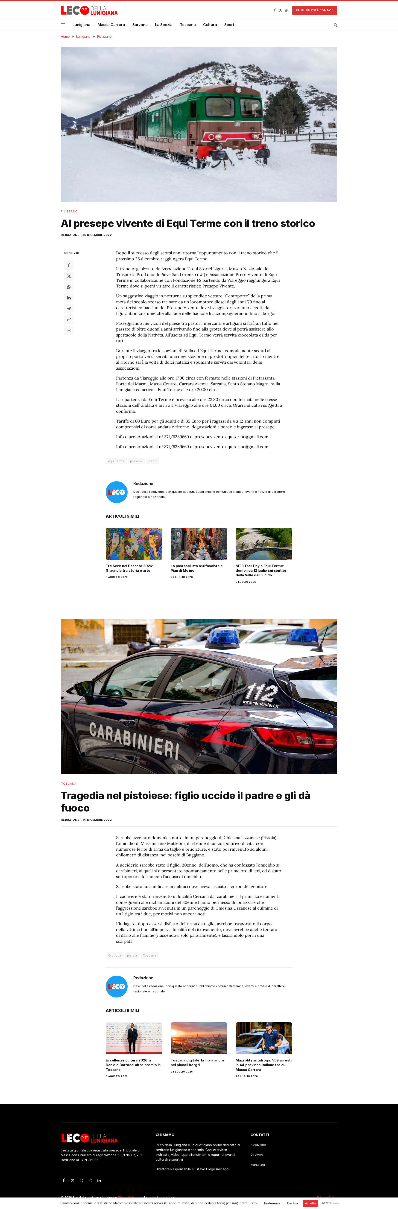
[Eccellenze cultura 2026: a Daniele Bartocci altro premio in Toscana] (134, 1038)
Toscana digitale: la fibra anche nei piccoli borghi (198, 1062)
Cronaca (114, 955)
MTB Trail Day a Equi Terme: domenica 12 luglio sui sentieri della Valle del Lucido (261, 570)
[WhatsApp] (68, 287)
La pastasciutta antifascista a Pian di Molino (196, 568)
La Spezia (164, 24)
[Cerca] (335, 25)
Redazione (70, 235)
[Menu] (63, 24)
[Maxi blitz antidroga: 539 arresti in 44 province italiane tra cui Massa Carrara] (264, 1038)
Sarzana (140, 24)
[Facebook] (68, 265)
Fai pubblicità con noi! (314, 10)
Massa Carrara (111, 24)
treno (153, 461)
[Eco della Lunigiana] (89, 10)
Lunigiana (81, 24)
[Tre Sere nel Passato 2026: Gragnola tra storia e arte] (134, 544)
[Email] (68, 330)
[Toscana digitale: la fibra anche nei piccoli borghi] (199, 1038)
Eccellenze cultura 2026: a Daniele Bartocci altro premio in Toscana (133, 1065)
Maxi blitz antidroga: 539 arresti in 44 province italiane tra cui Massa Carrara (264, 1065)
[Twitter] (68, 276)
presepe (136, 461)
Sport (229, 24)
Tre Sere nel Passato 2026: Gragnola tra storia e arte (129, 568)
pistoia (132, 955)
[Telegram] (68, 308)
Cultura (210, 24)
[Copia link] (68, 319)
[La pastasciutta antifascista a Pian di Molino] (199, 544)
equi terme (116, 461)
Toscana (188, 24)
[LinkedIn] (68, 297)
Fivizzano (69, 211)
